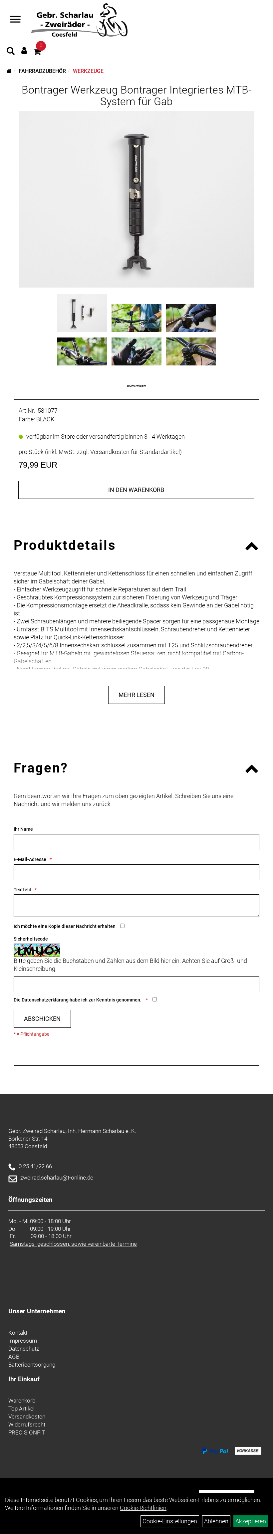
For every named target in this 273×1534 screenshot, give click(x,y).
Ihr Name (23, 829)
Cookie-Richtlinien (143, 1507)
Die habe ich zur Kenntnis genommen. (78, 999)
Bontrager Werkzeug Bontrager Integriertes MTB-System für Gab (136, 96)
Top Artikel (21, 1408)
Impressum (22, 1340)
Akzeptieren (250, 1521)
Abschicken (42, 1018)
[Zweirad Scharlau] (79, 20)
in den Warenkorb (136, 489)
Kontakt (17, 1332)
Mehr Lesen (136, 694)
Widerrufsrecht (26, 1424)
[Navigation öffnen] (15, 20)
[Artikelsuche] (11, 52)
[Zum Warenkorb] (37, 53)
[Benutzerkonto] (24, 50)
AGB (13, 1356)
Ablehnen (216, 1521)
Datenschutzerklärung (45, 999)
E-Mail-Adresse (30, 859)
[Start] (9, 71)
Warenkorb (21, 1400)
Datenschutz (23, 1348)
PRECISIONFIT (26, 1432)
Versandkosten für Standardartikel (135, 451)
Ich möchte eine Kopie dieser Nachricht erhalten (65, 926)
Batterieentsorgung (31, 1364)
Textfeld (22, 889)
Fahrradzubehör (42, 71)
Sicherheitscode (31, 939)
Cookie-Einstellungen (169, 1521)
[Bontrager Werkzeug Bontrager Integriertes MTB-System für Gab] (136, 199)
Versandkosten (26, 1416)
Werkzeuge (88, 71)
